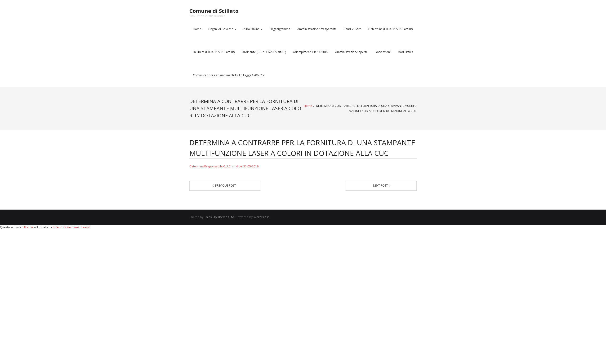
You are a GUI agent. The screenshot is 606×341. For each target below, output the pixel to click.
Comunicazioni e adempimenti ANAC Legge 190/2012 (228, 75)
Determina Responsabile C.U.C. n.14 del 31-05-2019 (223, 166)
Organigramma (280, 29)
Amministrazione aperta (351, 52)
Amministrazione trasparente (317, 29)
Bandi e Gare (352, 29)
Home (197, 29)
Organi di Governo (220, 29)
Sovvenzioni (383, 52)
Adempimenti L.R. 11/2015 (310, 52)
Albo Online (251, 29)
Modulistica (405, 52)
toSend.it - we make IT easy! (71, 227)
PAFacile (27, 227)
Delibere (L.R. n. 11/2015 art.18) (214, 52)
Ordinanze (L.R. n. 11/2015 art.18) (264, 52)
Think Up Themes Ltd (219, 217)
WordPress (262, 217)
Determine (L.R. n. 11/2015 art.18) (390, 29)
